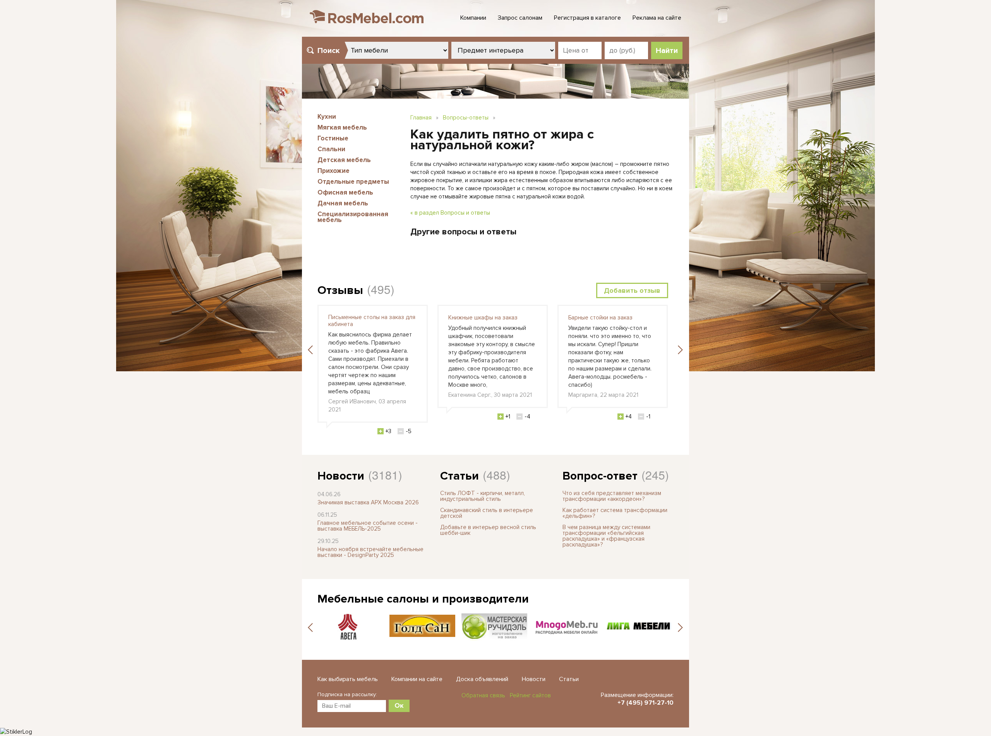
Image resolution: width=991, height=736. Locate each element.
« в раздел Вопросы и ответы (450, 212)
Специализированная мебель (352, 217)
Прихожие (333, 171)
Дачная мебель (342, 203)
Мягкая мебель (342, 127)
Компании (473, 18)
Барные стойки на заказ (600, 317)
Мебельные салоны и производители (423, 599)
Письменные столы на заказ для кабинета (371, 321)
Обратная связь (483, 695)
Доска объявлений (482, 679)
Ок (399, 705)
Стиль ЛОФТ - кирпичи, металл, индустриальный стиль (482, 496)
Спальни (331, 149)
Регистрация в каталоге (587, 18)
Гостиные (332, 138)
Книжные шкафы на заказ (483, 317)
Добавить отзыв (632, 290)
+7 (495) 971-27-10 (645, 703)
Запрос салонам (520, 18)
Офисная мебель (345, 192)
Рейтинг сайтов (530, 695)
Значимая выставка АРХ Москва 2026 (368, 502)
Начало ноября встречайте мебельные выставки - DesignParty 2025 (370, 552)
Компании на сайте (416, 679)
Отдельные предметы (353, 182)
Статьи (459, 476)
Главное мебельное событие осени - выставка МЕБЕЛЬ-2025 (367, 525)
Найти (667, 50)
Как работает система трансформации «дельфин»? (614, 513)
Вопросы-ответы (466, 117)
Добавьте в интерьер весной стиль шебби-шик (488, 530)
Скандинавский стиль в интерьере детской (486, 513)
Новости (340, 476)
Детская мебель (344, 160)
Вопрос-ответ (600, 476)
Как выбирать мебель (347, 679)
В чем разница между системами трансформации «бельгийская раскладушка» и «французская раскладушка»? (606, 536)
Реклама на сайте (657, 18)
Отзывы (340, 290)
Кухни (326, 117)
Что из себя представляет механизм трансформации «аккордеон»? (611, 496)
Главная (421, 117)
